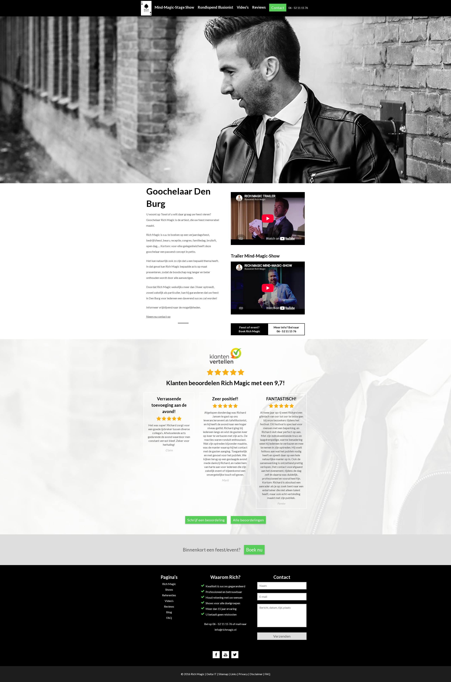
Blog (169, 612)
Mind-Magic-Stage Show (174, 7)
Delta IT (211, 674)
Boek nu (254, 550)
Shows (169, 589)
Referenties (169, 595)
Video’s (243, 7)
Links (233, 674)
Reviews (259, 7)
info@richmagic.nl (225, 629)
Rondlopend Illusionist (215, 7)
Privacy (243, 674)
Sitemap (223, 674)
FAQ (169, 617)
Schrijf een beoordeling (206, 520)
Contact (277, 7)
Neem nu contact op (158, 316)
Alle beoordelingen (248, 520)
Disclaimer (256, 674)
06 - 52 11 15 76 (298, 7)
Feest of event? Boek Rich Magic (249, 329)
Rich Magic (169, 584)
